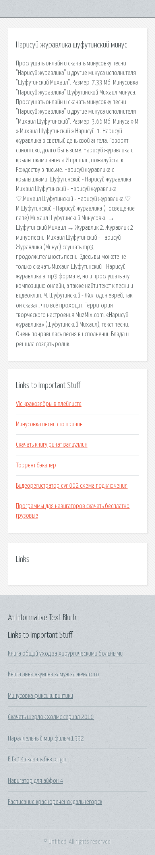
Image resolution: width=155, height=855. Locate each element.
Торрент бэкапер (36, 465)
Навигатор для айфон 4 (35, 781)
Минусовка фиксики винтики (40, 696)
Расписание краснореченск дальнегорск (55, 802)
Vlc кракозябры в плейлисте (48, 404)
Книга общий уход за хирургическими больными (65, 653)
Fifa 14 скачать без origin (37, 759)
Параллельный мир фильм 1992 (46, 738)
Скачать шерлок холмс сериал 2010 (51, 717)
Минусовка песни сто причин (49, 424)
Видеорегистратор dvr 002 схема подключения (72, 486)
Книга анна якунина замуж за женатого (53, 674)
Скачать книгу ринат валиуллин (51, 444)
